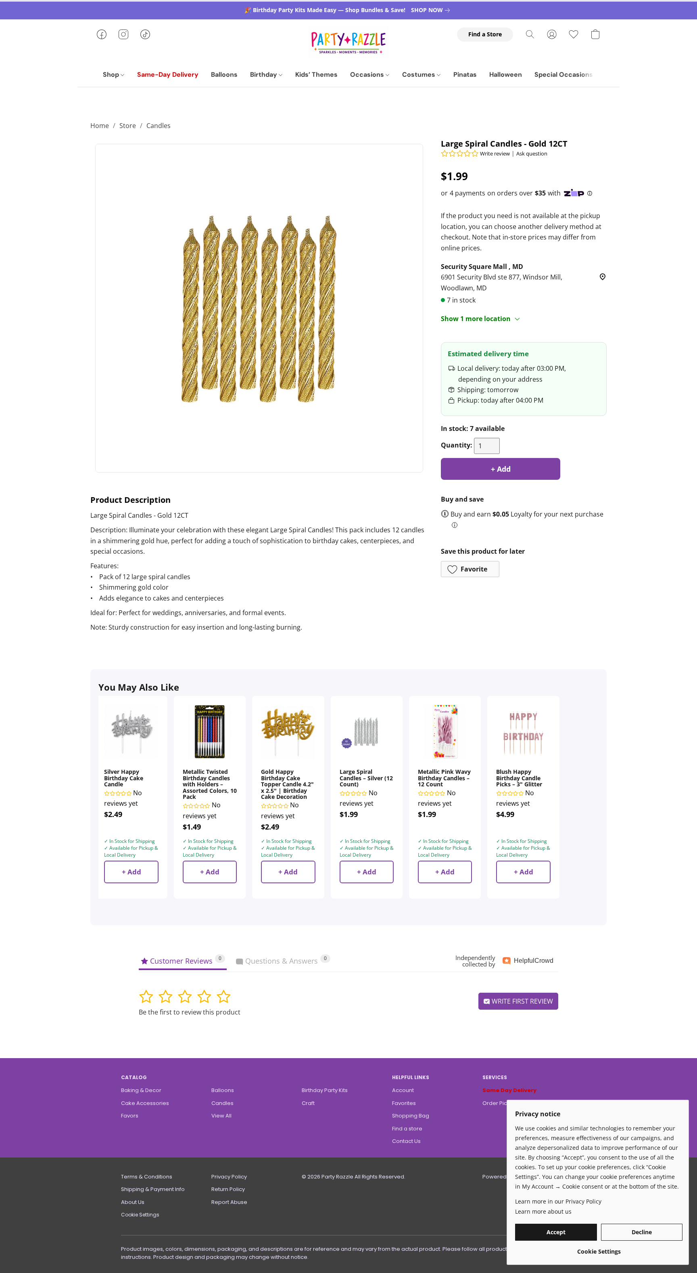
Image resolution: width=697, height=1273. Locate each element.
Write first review (521, 1001)
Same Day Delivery (509, 1090)
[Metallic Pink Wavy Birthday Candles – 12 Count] (445, 732)
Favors (129, 1116)
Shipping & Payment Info (153, 1189)
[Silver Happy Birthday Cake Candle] (131, 732)
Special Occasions (563, 74)
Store (127, 125)
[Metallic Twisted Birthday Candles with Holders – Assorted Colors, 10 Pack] (210, 732)
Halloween (505, 74)
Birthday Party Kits (325, 1090)
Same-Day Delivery (167, 74)
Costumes (419, 74)
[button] (348, 42)
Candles (158, 125)
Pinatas (465, 74)
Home (99, 125)
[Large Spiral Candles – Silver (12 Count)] (367, 732)
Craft (308, 1103)
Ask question (531, 153)
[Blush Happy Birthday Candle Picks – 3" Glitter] (523, 732)
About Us (132, 1202)
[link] (432, 10)
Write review (495, 153)
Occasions (368, 74)
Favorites (404, 1103)
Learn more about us (543, 1211)
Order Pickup (499, 1103)
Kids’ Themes (316, 74)
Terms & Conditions (146, 1177)
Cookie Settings (140, 1214)
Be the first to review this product (189, 1012)
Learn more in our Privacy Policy (558, 1201)
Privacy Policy (229, 1177)
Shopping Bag (410, 1116)
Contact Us (406, 1141)
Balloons (224, 74)
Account (403, 1090)
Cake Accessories (145, 1103)
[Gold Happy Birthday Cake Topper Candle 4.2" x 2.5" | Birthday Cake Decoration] (288, 732)
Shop (112, 74)
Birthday (264, 74)
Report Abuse (229, 1202)
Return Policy (228, 1189)
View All (221, 1116)
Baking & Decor (141, 1090)
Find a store (407, 1128)
